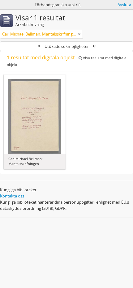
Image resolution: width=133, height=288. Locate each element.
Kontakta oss (12, 196)
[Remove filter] (79, 34)
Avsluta (124, 4)
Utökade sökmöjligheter (67, 46)
